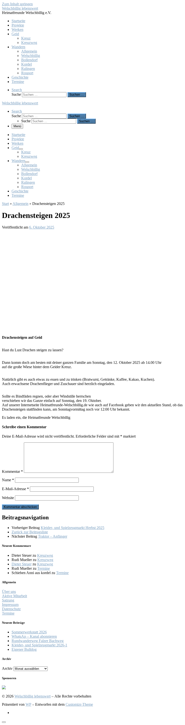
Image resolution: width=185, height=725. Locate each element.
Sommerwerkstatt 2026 (29, 632)
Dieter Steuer (22, 564)
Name (8, 480)
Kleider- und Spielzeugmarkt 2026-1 (39, 645)
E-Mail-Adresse (15, 489)
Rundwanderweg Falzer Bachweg (38, 641)
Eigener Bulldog (24, 649)
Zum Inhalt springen (17, 4)
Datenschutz (11, 609)
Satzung (8, 600)
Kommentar (12, 471)
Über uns (9, 591)
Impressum (10, 605)
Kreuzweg (45, 555)
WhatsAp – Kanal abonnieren (34, 636)
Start (5, 204)
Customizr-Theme (79, 704)
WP (28, 704)
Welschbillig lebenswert (32, 696)
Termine (43, 568)
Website (8, 498)
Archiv (7, 668)
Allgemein (20, 204)
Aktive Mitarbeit (14, 596)
